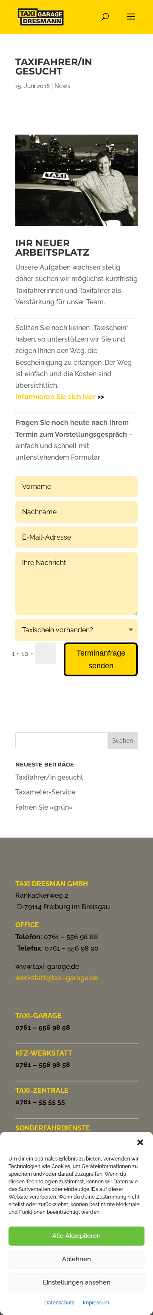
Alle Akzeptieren (76, 1236)
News (62, 86)
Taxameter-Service (45, 792)
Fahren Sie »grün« (44, 807)
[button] (140, 1142)
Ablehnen (76, 1259)
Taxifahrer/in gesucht (49, 777)
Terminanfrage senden (100, 659)
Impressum (96, 1303)
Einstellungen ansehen (76, 1282)
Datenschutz (59, 1303)
